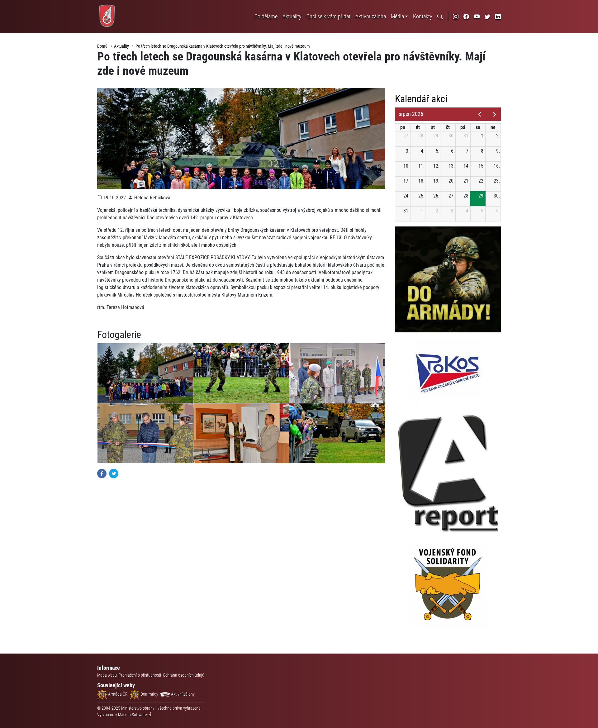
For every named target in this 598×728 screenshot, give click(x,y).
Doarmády (149, 694)
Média (397, 16)
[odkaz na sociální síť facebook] (466, 16)
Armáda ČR (117, 694)
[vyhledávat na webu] (440, 16)
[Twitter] (113, 473)
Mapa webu (107, 675)
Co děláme (266, 16)
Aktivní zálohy (182, 694)
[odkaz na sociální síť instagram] (455, 16)
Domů (102, 46)
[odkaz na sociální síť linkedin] (498, 16)
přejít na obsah (17, 4)
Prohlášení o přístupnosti (140, 675)
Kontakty (422, 16)
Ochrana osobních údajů (183, 675)
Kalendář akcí (421, 99)
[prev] (479, 114)
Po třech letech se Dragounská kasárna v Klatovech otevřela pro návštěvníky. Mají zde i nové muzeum (222, 46)
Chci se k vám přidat (328, 16)
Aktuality (291, 16)
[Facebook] (102, 473)
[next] (494, 114)
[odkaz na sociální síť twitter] (487, 16)
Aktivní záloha (370, 16)
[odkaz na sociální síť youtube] (477, 16)
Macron (132, 714)
